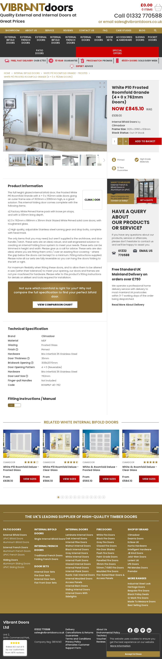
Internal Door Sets (44, 571)
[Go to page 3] (67, 497)
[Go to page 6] (79, 497)
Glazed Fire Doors (107, 545)
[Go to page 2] (62, 497)
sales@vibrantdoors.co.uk (138, 21)
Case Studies (123, 30)
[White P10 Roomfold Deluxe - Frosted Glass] (21, 444)
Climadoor (118, 125)
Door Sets (109, 38)
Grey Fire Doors (105, 542)
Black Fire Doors (106, 538)
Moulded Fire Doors (107, 571)
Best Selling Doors (138, 605)
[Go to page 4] (71, 497)
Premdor (132, 571)
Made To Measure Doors (142, 601)
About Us (31, 30)
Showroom (12, 30)
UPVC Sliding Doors (13, 567)
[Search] (155, 30)
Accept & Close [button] (133, 654)
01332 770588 (144, 15)
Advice (84, 66)
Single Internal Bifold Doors (49, 538)
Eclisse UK (133, 542)
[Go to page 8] (87, 497)
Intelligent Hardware (139, 549)
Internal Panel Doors (77, 567)
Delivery (70, 629)
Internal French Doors (70, 39)
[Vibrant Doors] (40, 7)
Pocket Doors (152, 38)
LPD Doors (133, 564)
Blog (142, 30)
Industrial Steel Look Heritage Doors (139, 585)
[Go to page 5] (75, 497)
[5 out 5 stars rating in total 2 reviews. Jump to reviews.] (151, 462)
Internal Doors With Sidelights (76, 595)
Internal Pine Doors (76, 542)
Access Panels (73, 582)
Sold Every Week (139, 60)
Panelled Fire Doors (107, 560)
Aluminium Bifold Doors (16, 542)
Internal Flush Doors (76, 560)
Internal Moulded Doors (78, 578)
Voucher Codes (105, 638)
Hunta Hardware (137, 545)
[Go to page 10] (95, 497)
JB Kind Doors (135, 553)
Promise (99, 60)
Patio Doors (39, 52)
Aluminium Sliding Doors (16, 563)
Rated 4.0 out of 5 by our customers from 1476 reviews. (15, 649)
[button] (102, 85)
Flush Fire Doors (105, 553)
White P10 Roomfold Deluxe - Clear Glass (60, 468)
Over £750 (28, 60)
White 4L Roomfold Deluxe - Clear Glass (139, 468)
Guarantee (66, 60)
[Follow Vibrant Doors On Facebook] (131, 632)
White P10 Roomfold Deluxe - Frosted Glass (21, 468)
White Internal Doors (77, 556)
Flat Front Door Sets (45, 582)
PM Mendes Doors (138, 567)
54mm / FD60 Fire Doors (110, 567)
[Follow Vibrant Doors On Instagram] (137, 632)
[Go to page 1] (58, 497)
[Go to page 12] (104, 497)
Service (49, 30)
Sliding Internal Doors (77, 589)
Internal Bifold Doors (55, 39)
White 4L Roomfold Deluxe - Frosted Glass (100, 468)
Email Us (146, 251)
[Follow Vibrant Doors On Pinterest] (143, 632)
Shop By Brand (138, 529)
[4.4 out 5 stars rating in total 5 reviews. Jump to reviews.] (71, 462)
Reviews (68, 30)
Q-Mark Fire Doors (138, 597)
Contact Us (86, 30)
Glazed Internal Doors (78, 564)
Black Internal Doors (77, 549)
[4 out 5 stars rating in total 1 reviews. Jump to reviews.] (32, 462)
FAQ (105, 30)
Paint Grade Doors (107, 556)
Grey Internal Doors (76, 553)
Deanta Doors (135, 538)
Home (7, 73)
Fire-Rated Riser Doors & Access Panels (111, 576)
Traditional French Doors (48, 555)
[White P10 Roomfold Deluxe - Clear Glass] (61, 444)
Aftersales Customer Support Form (77, 646)
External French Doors (25, 39)
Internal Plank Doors (77, 571)
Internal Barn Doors (76, 585)
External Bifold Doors (10, 39)
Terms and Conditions (78, 638)
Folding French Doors (46, 559)
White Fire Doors (106, 534)
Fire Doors (98, 38)
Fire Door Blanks (106, 549)
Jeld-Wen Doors (137, 556)
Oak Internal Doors (76, 538)
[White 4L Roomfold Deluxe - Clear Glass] (140, 444)
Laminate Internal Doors (79, 534)
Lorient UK (133, 560)
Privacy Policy (73, 641)
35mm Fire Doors (106, 564)
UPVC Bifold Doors (13, 538)
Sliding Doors (140, 38)
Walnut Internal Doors (78, 545)
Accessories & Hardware (124, 38)
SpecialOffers (117, 52)
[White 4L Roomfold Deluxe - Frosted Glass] (101, 444)
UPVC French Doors (14, 554)
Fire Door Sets (42, 575)
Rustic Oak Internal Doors (80, 575)
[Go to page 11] (99, 497)
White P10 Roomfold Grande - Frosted (65, 73)
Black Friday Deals (138, 594)
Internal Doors (85, 38)
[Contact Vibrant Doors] (133, 191)
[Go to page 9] (91, 497)
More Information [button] (120, 645)
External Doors (41, 38)
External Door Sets (44, 579)
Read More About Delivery (128, 304)
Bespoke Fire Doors (138, 590)
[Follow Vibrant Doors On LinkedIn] (150, 632)
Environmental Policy (108, 632)
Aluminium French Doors (17, 551)
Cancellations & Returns (79, 632)
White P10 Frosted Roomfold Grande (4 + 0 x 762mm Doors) (38, 76)
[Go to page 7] (83, 497)
